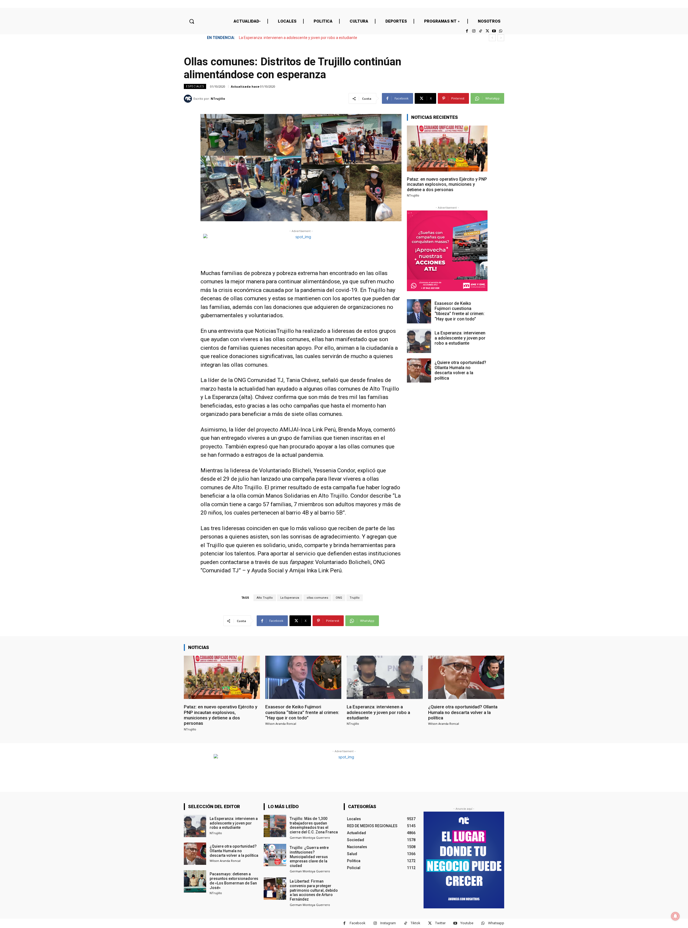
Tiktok (415, 923)
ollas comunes (317, 597)
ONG (339, 597)
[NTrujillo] (189, 99)
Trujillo (355, 597)
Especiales (195, 86)
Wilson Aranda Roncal (280, 724)
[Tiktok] (480, 31)
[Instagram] (473, 31)
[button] (191, 21)
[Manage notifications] (675, 916)
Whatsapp (496, 923)
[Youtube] (494, 31)
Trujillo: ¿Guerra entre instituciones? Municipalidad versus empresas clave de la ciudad (309, 856)
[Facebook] (467, 31)
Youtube (466, 923)
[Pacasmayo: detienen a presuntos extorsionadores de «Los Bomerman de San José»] (195, 881)
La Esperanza (289, 597)
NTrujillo (218, 99)
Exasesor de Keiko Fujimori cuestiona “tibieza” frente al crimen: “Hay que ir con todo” (460, 311)
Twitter (440, 923)
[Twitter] (487, 31)
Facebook (358, 923)
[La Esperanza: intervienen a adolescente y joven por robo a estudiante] (419, 341)
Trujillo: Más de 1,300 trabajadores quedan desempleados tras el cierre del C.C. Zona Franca (314, 825)
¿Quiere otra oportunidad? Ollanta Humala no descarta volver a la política (302, 37)
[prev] (492, 37)
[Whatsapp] (500, 31)
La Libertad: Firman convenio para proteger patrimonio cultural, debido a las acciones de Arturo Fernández (314, 890)
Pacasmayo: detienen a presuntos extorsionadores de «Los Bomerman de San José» (234, 881)
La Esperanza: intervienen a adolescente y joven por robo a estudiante (460, 338)
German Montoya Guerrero (310, 838)
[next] (500, 37)
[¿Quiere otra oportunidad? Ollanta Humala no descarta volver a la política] (419, 370)
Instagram (388, 923)
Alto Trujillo (265, 597)
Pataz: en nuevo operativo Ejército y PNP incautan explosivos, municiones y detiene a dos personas (447, 184)
